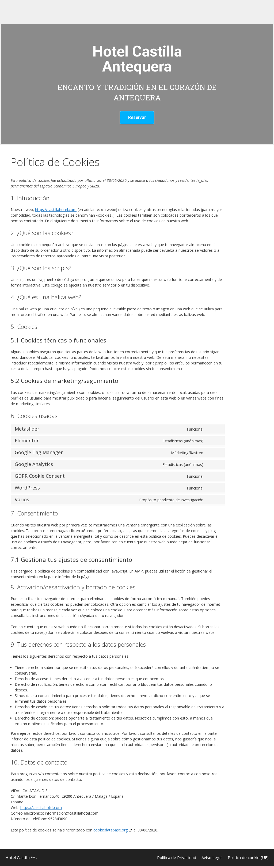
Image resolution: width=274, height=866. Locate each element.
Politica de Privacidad (176, 857)
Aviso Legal (211, 857)
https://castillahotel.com (56, 209)
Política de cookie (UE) (248, 857)
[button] (6, 84)
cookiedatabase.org (110, 830)
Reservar (137, 117)
